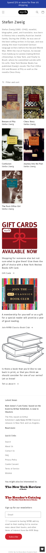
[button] (3, 12)
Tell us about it (8, 384)
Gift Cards (6, 273)
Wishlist (8, 473)
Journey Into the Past (33, 164)
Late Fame (20, 420)
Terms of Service (12, 469)
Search (8, 442)
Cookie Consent (12, 464)
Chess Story (29, 121)
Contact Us (10, 451)
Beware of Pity (8, 121)
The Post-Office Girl (11, 206)
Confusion (6, 164)
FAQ (7, 455)
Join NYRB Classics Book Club (16, 327)
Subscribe (13, 537)
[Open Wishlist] (42, 549)
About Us (9, 446)
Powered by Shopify (32, 552)
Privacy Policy (11, 460)
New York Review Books (20, 552)
